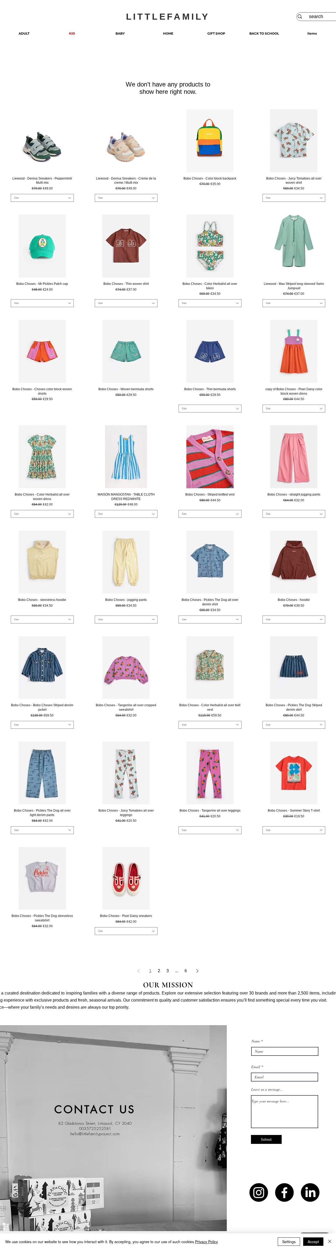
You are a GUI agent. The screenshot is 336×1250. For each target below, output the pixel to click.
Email (255, 1067)
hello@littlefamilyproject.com (95, 1134)
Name (255, 1041)
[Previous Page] (138, 971)
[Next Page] (197, 971)
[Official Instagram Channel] (258, 1192)
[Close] (330, 1241)
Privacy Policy (206, 1241)
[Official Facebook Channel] (284, 1192)
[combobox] (42, 198)
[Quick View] (42, 140)
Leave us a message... (267, 1089)
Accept (313, 1241)
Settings (289, 1241)
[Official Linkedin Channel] (310, 1192)
